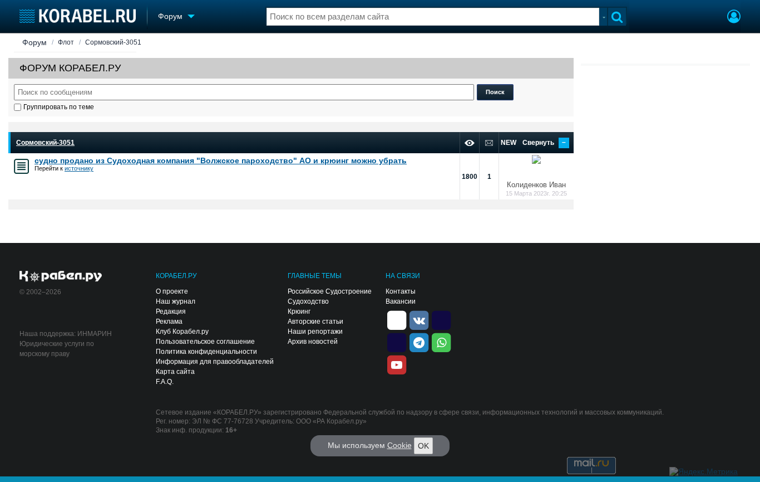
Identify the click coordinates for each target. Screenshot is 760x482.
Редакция (171, 311)
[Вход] (734, 18)
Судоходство (308, 301)
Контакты (401, 291)
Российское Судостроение (330, 291)
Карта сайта (175, 372)
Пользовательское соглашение (205, 341)
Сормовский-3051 (113, 42)
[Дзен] (397, 319)
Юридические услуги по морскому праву (56, 349)
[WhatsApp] (441, 341)
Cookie (399, 445)
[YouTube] (397, 364)
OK (423, 445)
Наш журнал (175, 301)
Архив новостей (313, 341)
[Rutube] (441, 319)
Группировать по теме (58, 107)
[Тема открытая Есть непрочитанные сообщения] (21, 166)
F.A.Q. (165, 382)
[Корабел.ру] (60, 277)
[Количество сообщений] (489, 143)
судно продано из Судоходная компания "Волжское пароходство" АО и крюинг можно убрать (220, 160)
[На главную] (77, 16)
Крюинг (299, 311)
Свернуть (544, 143)
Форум (34, 42)
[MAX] (397, 341)
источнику (79, 168)
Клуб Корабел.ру (182, 331)
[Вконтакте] (419, 319)
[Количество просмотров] (470, 143)
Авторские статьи (315, 321)
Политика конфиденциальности (206, 352)
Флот (66, 42)
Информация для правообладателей (215, 362)
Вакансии (401, 301)
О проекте (172, 291)
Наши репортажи (315, 331)
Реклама (169, 321)
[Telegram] (419, 341)
